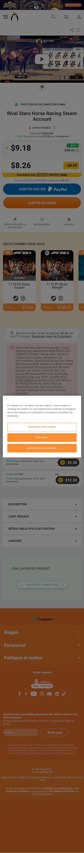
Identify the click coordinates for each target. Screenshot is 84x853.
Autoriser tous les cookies (42, 448)
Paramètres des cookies (42, 426)
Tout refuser (42, 437)
